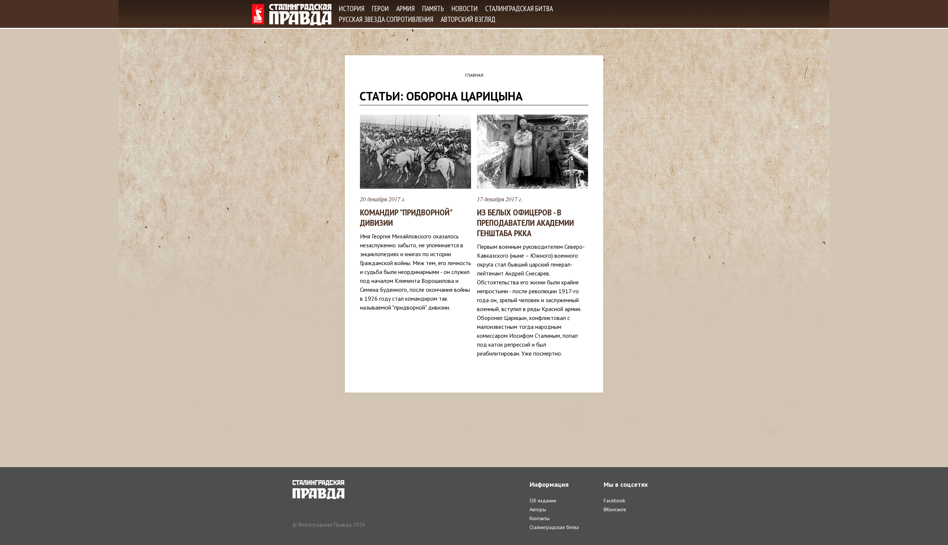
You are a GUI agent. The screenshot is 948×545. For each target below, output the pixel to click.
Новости (464, 8)
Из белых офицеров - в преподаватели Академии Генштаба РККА (525, 223)
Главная (474, 75)
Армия (405, 8)
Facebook (614, 500)
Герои (380, 8)
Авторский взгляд (468, 19)
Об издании (543, 500)
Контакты (540, 518)
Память (433, 8)
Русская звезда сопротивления (386, 19)
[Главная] (291, 15)
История (351, 8)
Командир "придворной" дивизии (406, 217)
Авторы (538, 509)
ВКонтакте (615, 509)
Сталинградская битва (519, 8)
